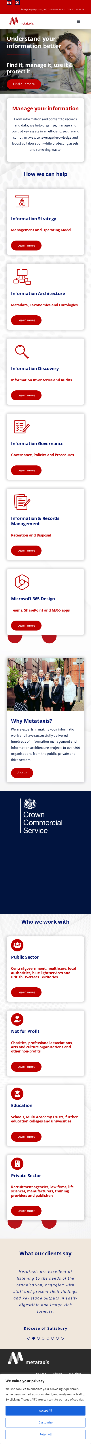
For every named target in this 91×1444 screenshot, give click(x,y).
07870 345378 (75, 9)
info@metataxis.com (33, 9)
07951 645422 (56, 9)
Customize (46, 1422)
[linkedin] (9, 2)
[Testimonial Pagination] (28, 1338)
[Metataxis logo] (21, 18)
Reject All (46, 1434)
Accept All (45, 1410)
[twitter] (17, 2)
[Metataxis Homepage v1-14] (41, 799)
